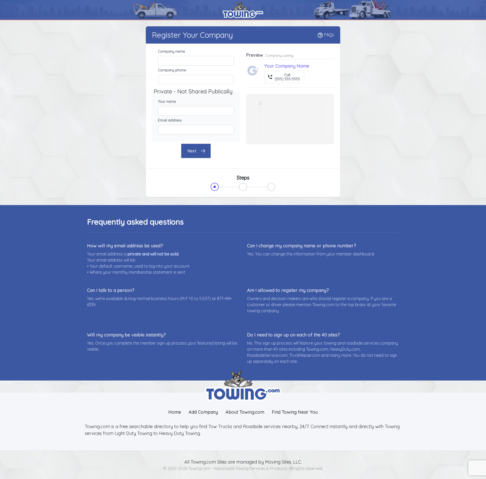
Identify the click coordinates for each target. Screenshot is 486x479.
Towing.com (202, 462)
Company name (171, 51)
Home (174, 412)
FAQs (328, 34)
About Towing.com (245, 412)
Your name (167, 101)
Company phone (172, 70)
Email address (170, 120)
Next (191, 150)
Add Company (203, 412)
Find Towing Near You (295, 412)
